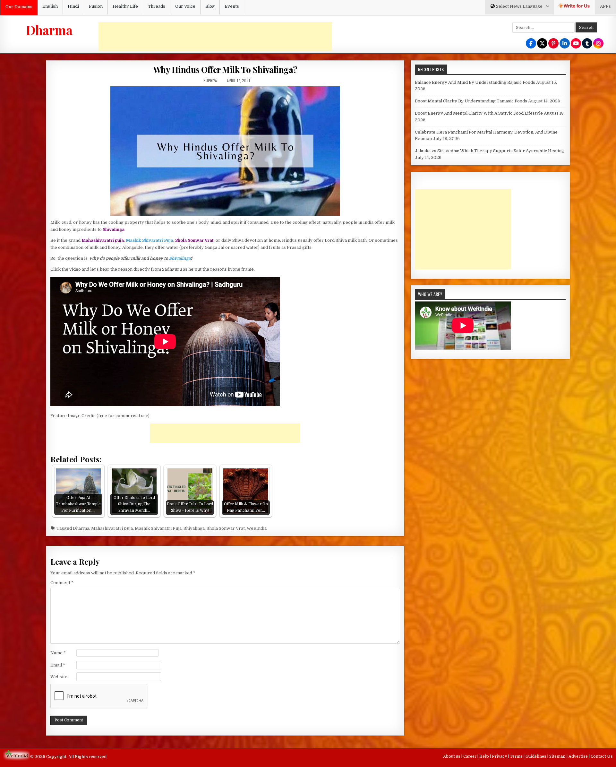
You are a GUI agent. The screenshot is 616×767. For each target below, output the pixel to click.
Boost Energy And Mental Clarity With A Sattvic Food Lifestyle (479, 113)
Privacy (500, 756)
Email (57, 665)
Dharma (49, 30)
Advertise (579, 756)
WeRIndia (257, 528)
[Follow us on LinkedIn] (565, 43)
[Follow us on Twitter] (542, 43)
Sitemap (558, 756)
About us (452, 756)
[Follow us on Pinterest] (553, 43)
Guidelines (536, 756)
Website (58, 676)
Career (470, 756)
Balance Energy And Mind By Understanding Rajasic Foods (475, 82)
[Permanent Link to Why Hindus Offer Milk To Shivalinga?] (225, 151)
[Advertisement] (215, 36)
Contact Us (602, 756)
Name (58, 652)
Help (484, 756)
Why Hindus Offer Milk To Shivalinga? (225, 69)
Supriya (210, 80)
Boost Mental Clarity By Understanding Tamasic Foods (471, 101)
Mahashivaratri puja (112, 528)
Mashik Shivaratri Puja (158, 528)
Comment (61, 582)
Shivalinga (180, 258)
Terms (517, 756)
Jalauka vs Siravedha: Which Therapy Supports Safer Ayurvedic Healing (489, 150)
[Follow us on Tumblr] (587, 43)
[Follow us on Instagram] (598, 43)
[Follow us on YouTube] (576, 43)
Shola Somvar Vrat (226, 528)
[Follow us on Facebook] (531, 43)
